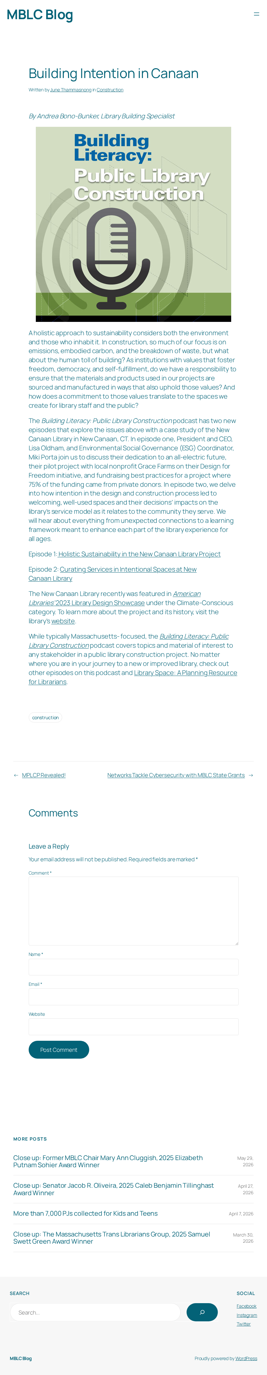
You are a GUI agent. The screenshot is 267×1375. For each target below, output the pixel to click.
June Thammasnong (70, 89)
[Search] (202, 1312)
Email (35, 984)
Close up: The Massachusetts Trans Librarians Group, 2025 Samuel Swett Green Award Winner (111, 1238)
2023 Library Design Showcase (115, 598)
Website (37, 1014)
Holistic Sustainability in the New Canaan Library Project (139, 553)
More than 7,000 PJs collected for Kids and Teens (85, 1213)
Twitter (244, 1324)
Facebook (247, 1306)
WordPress (246, 1358)
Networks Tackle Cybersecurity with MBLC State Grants (176, 775)
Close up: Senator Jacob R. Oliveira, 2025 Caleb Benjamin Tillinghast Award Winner (113, 1189)
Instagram (247, 1315)
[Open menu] (256, 14)
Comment (40, 873)
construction (45, 717)
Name (36, 954)
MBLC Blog (40, 14)
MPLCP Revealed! (44, 775)
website (63, 620)
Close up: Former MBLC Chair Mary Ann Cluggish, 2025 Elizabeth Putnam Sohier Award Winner (108, 1161)
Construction (110, 89)
